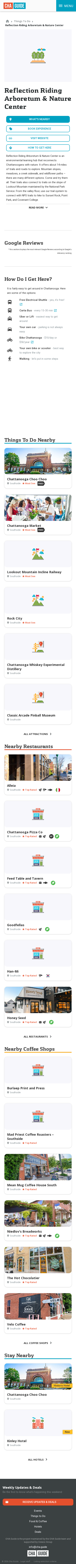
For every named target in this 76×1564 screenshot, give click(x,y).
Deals (38, 1531)
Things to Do (38, 1516)
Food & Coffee (38, 1521)
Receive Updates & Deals (39, 1502)
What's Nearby (39, 119)
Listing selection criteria (45, 1561)
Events (38, 1510)
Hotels (38, 1526)
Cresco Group (45, 1542)
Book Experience (39, 128)
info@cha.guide (38, 1547)
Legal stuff (25, 1561)
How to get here (39, 147)
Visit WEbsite (39, 138)
